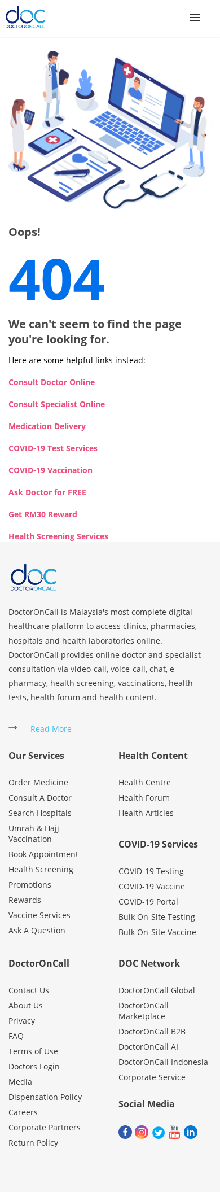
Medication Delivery (47, 426)
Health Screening (40, 869)
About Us (25, 1005)
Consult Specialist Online (56, 404)
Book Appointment (43, 854)
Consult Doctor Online (51, 382)
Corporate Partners (44, 1127)
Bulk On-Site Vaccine (157, 932)
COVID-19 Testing (151, 871)
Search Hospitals (40, 812)
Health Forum (144, 797)
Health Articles (146, 812)
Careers (23, 1112)
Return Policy (33, 1142)
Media (20, 1081)
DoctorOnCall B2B (152, 1031)
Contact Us (28, 990)
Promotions (29, 884)
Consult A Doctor (40, 797)
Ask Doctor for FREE (47, 492)
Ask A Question (36, 930)
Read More (51, 728)
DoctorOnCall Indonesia (163, 1061)
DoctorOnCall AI (148, 1046)
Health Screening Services (58, 536)
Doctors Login (34, 1066)
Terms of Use (33, 1051)
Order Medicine (38, 782)
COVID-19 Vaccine (151, 886)
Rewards (24, 899)
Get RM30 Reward (42, 514)
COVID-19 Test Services (53, 448)
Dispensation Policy (45, 1096)
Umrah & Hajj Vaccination (33, 833)
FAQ (16, 1036)
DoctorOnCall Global (156, 990)
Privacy (21, 1020)
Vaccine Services (39, 915)
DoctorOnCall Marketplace (143, 1010)
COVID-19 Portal (148, 901)
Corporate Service (152, 1077)
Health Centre (144, 782)
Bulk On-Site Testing (156, 916)
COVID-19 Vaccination (50, 470)
